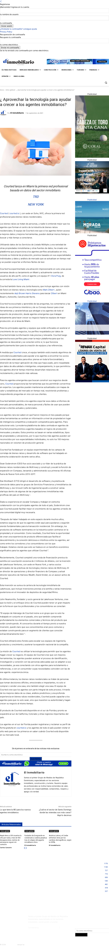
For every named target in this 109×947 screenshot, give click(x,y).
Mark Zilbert (48, 289)
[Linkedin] (102, 53)
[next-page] (26, 848)
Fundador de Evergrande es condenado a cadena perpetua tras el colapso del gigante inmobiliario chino (17, 881)
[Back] (1, 1)
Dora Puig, (56, 276)
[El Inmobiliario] (3, 113)
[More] (42, 121)
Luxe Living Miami (20, 279)
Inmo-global (10, 90)
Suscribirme (36, 759)
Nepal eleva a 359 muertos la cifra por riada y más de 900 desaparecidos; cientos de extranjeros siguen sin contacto (10, 840)
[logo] (18, 62)
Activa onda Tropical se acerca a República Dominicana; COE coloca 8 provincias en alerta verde (55, 881)
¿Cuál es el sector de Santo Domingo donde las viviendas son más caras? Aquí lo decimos (55, 812)
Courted (4, 213)
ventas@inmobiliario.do (49, 927)
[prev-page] (24, 848)
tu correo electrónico (9, 44)
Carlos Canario (6, 847)
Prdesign (28, 945)
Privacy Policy (6, 32)
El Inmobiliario (17, 113)
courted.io (14, 213)
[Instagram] (98, 53)
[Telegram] (23, 121)
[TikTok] (3, 923)
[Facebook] (94, 53)
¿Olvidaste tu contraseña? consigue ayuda (18, 29)
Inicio (2, 90)
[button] (106, 83)
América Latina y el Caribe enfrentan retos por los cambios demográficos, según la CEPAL (17, 895)
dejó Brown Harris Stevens (27, 293)
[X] (105, 53)
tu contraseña (6, 23)
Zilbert (54, 293)
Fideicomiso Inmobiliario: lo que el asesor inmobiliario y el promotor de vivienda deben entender (54, 867)
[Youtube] (17, 923)
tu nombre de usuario (9, 14)
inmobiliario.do (11, 945)
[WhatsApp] (35, 121)
